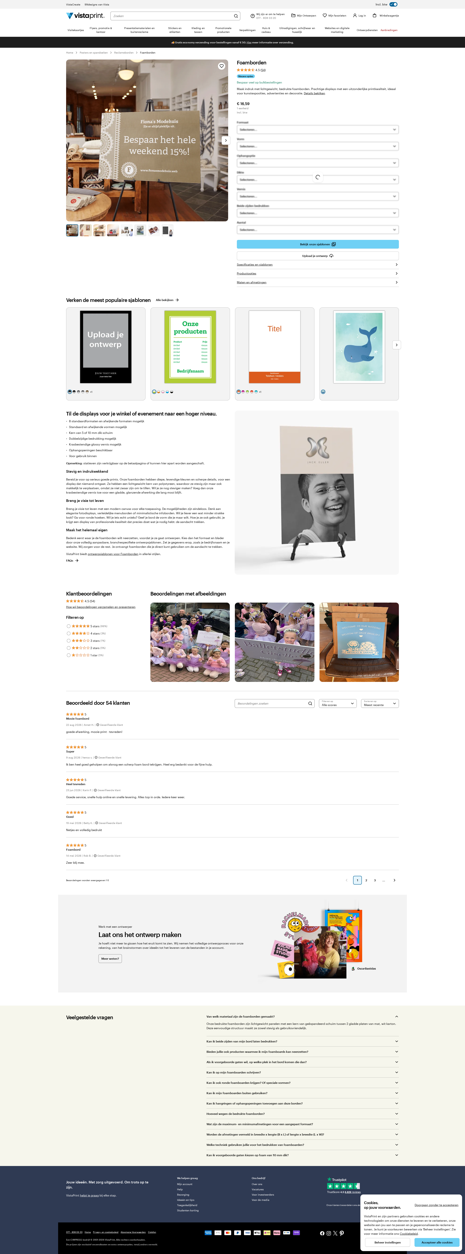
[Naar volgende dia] (226, 140)
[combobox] (172, 16)
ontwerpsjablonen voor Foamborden (113, 554)
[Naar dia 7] (154, 230)
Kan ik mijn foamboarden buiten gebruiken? (237, 1093)
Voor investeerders (263, 1194)
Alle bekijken (164, 300)
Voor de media (260, 1199)
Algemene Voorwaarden (133, 1232)
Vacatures (258, 1189)
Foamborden (147, 52)
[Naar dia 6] (140, 230)
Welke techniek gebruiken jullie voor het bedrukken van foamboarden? (255, 1144)
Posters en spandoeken (94, 52)
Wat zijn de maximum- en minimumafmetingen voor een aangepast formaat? (260, 1124)
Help (180, 1189)
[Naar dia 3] (99, 230)
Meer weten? (110, 958)
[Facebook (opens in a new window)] (322, 1234)
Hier (249, 42)
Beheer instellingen (388, 1242)
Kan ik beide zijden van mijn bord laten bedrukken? (242, 1041)
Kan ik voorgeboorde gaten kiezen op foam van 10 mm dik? (248, 1155)
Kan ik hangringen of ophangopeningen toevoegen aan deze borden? (255, 1103)
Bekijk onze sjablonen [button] (315, 244)
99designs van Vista (97, 4)
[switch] (386, 4)
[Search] (310, 703)
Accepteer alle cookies (437, 1242)
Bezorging (183, 1194)
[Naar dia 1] (72, 230)
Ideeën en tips (185, 1199)
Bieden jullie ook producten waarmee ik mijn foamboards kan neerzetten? (257, 1051)
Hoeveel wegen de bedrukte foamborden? (236, 1113)
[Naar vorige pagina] (346, 880)
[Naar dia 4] (113, 230)
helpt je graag (89, 1195)
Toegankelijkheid (187, 1205)
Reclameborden (124, 52)
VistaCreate (73, 4)
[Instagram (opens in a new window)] (329, 1234)
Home (69, 52)
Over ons (257, 1184)
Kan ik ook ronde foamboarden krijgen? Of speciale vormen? (248, 1082)
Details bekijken (314, 93)
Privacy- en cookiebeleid (105, 1232)
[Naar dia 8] (167, 230)
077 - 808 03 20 (74, 1232)
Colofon (152, 1232)
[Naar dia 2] (86, 230)
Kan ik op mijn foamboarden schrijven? (234, 1072)
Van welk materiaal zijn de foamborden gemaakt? (241, 1016)
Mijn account (185, 1184)
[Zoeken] (236, 16)
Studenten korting (188, 1210)
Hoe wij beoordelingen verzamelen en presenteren (101, 607)
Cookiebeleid (409, 1233)
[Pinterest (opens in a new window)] (342, 1233)
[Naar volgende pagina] (394, 880)
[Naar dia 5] (127, 230)
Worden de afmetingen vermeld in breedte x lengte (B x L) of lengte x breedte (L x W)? (265, 1134)
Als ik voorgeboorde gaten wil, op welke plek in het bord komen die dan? (257, 1062)
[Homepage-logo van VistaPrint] (85, 16)
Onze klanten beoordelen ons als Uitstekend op (356, 1205)
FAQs (69, 560)
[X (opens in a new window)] (335, 1234)
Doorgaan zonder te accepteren (436, 1205)
